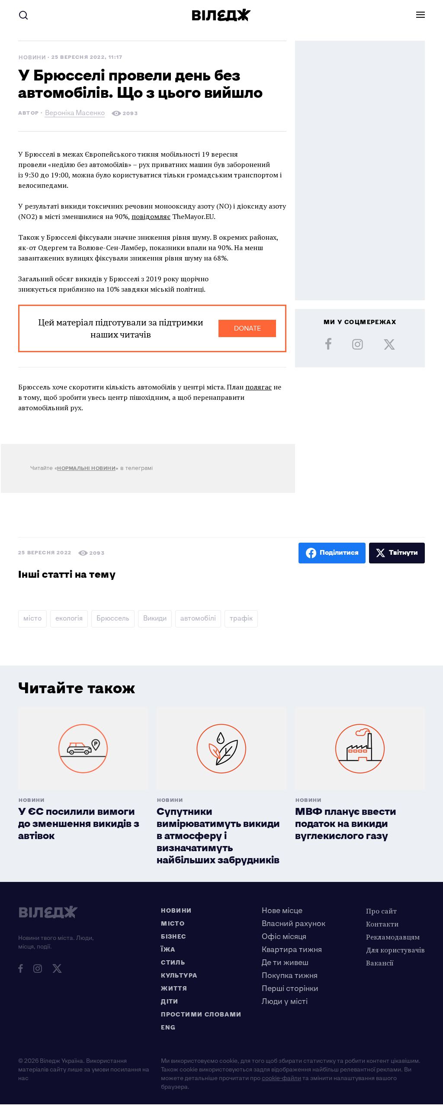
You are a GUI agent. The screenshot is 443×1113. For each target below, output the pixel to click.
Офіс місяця (284, 936)
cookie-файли (281, 1078)
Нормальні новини (86, 468)
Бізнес (173, 936)
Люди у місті (285, 1001)
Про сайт (381, 911)
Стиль (173, 962)
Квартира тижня (292, 949)
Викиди (155, 618)
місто (32, 618)
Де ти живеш (285, 962)
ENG (168, 1027)
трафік (241, 618)
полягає (258, 387)
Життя (174, 988)
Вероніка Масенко (75, 114)
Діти (170, 1001)
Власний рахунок (293, 923)
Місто (173, 923)
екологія (69, 618)
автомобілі (198, 618)
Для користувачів (395, 950)
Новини (32, 57)
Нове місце (282, 910)
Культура (179, 975)
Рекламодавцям (393, 937)
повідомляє (151, 216)
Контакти (382, 924)
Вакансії (380, 963)
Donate (247, 328)
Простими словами (201, 1014)
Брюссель (112, 618)
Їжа (168, 949)
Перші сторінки (290, 988)
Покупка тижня (290, 975)
